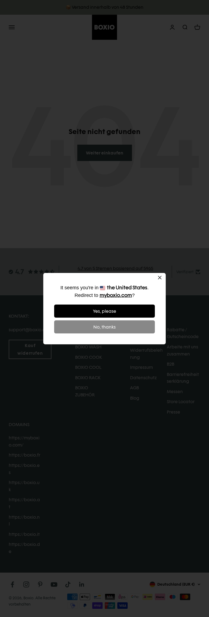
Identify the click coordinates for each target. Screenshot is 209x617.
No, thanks (104, 327)
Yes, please (104, 311)
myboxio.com (116, 295)
